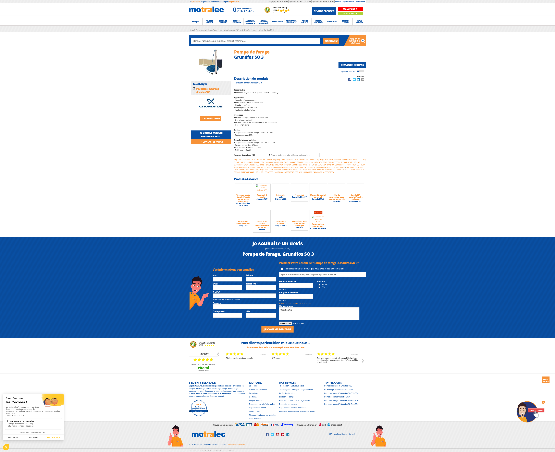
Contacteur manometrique (243, 222)
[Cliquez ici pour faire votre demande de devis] (530, 411)
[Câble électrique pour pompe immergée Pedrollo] (299, 215)
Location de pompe (286, 396)
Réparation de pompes (288, 404)
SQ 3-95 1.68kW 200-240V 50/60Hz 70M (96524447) (341, 159)
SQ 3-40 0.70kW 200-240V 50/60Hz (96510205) (333, 162)
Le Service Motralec (287, 393)
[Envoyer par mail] (362, 80)
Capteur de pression (281, 222)
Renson (262, 229)
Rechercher (331, 40)
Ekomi (231, 451)
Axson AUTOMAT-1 (318, 229)
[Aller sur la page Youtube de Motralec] (277, 434)
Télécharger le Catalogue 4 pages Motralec (296, 389)
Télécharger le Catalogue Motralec (292, 385)
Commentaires (286, 305)
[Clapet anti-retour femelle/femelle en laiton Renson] (262, 215)
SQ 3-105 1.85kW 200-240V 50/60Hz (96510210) (275, 172)
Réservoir (280, 195)
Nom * (215, 275)
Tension (321, 281)
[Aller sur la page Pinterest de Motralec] (282, 434)
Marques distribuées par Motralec (262, 415)
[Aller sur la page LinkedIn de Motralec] (288, 434)
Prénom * (250, 275)
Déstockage (254, 396)
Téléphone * (252, 283)
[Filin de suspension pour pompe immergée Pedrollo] (337, 188)
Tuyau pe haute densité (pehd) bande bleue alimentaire (243, 198)
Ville (248, 311)
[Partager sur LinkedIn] (358, 80)
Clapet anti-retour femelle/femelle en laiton (262, 224)
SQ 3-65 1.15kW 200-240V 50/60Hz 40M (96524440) (281, 169)
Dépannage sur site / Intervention (262, 404)
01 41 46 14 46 (305, 1)
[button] (195, 21)
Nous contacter (255, 418)
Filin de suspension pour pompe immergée (337, 197)
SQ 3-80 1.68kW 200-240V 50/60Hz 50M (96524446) (298, 159)
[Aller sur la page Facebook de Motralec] (267, 434)
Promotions (253, 393)
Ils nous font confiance (258, 389)
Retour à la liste (212, 118)
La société (253, 385)
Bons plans (349, 13)
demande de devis (324, 11)
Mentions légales (340, 434)
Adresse (217, 302)
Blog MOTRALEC (256, 400)
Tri (323, 287)
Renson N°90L (355, 201)
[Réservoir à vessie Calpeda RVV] (262, 188)
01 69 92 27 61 (328, 1)
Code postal (219, 311)
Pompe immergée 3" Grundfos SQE (338, 385)
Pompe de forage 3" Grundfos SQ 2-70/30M (341, 393)
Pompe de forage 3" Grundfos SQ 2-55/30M (341, 404)
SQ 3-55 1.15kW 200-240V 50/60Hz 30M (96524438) (285, 167)
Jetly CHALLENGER (280, 198)
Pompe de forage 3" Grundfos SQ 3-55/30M (341, 400)
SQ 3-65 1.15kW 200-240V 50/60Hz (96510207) (326, 167)
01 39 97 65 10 (282, 1)
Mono (325, 284)
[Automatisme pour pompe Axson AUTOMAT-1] (318, 219)
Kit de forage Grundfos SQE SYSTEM (338, 389)
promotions (349, 9)
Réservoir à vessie (262, 196)
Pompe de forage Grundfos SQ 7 (337, 396)
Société (338, 1)
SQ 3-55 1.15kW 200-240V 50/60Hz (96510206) (332, 164)
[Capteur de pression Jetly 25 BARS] (280, 215)
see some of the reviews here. (203, 364)
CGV (330, 434)
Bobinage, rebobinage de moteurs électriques (297, 411)
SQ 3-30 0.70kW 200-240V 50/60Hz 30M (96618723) (255, 159)
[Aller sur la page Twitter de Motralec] (272, 434)
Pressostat (299, 195)
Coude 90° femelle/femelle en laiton (355, 197)
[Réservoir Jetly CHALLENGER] (280, 188)
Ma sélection (360, 1)
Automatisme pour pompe (318, 225)
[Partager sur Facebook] (349, 80)
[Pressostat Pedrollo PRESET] (299, 188)
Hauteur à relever (287, 281)
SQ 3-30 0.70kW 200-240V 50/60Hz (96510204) (294, 162)
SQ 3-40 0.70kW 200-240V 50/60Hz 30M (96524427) (291, 164)
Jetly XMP (243, 225)
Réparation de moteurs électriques (292, 407)
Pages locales (254, 411)
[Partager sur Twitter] (354, 80)
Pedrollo (337, 201)
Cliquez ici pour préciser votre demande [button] (295, 303)
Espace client (348, 1)
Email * (216, 283)
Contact (352, 434)
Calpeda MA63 (318, 199)
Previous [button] (218, 354)
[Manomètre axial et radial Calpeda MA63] (318, 188)
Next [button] (363, 361)
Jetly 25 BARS (280, 225)
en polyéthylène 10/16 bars (243, 204)
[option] (246, 363)
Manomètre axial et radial (318, 196)
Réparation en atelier (257, 407)
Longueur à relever (288, 292)
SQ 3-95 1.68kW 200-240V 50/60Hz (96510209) (315, 172)
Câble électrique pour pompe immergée (299, 223)
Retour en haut (546, 380)
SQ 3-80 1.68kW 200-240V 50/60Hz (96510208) (322, 169)
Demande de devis (352, 65)
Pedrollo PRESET (299, 197)
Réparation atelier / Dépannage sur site (294, 400)
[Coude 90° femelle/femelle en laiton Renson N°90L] (355, 188)
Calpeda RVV (261, 199)
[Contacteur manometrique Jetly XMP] (243, 215)
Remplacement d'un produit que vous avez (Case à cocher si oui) (314, 268)
